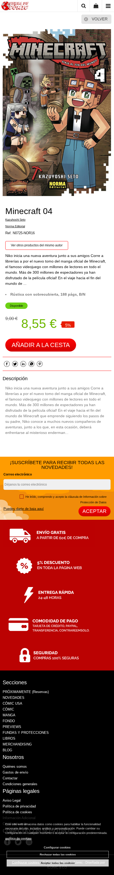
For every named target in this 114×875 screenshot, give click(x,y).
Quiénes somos (15, 767)
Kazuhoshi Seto (15, 219)
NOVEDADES (13, 698)
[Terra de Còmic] (15, 6)
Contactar (10, 778)
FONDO (9, 721)
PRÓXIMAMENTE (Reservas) (26, 692)
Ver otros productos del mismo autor (37, 245)
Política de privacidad (19, 806)
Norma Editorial (15, 226)
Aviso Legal (12, 800)
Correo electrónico (17, 474)
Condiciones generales (20, 784)
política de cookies (18, 838)
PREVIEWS (12, 727)
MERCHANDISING (17, 744)
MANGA (9, 715)
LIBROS (9, 738)
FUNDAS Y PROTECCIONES (26, 733)
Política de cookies (17, 812)
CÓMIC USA (12, 703)
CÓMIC (8, 709)
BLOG (7, 750)
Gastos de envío (15, 772)
